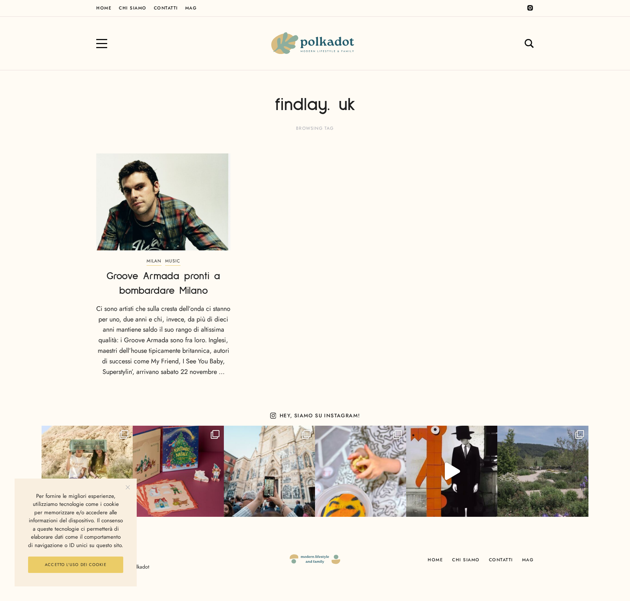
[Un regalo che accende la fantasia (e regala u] (360, 471)
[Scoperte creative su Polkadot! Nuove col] (269, 471)
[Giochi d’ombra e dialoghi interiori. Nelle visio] (451, 471)
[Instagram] (530, 8)
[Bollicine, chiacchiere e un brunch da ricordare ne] (542, 471)
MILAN (154, 261)
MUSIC (172, 261)
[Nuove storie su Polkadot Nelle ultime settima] (87, 471)
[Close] (128, 487)
